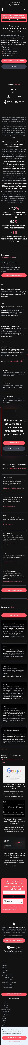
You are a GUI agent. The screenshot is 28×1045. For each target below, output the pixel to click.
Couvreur (4, 1024)
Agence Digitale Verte (9, 984)
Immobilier (4, 1020)
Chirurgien (6, 1014)
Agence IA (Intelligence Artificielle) (8, 975)
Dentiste (6, 1013)
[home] (2, 9)
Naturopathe (6, 1005)
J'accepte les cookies (14, 1037)
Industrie (4, 1018)
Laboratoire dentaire (6, 1009)
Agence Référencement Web (9, 982)
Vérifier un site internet (14, 994)
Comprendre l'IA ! (14, 20)
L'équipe (4, 967)
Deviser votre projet (14, 448)
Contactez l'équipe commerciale (14, 940)
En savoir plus (14, 66)
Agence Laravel (9, 977)
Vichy (22, 929)
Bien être (6, 1007)
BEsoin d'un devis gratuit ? (14, 275)
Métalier (6, 1004)
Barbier (3, 1016)
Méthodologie (4, 970)
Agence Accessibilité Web (9, 987)
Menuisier (4, 1025)
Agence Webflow (9, 980)
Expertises (4, 965)
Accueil (4, 962)
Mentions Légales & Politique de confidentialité (13, 935)
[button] (25, 9)
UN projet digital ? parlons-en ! (14, 590)
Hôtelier (6, 1002)
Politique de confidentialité (14, 1041)
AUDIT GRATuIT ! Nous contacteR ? (14, 61)
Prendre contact (14, 443)
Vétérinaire (3, 1022)
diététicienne (6, 1011)
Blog (4, 972)
